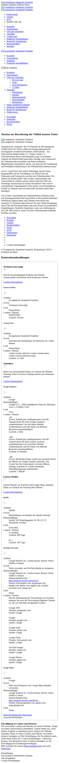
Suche (9, 227)
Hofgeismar (17, 102)
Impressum (11, 235)
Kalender (11, 26)
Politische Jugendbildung (17, 39)
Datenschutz (12, 232)
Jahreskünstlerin (19, 97)
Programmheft (18, 100)
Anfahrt (10, 222)
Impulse (15, 95)
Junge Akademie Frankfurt (18, 104)
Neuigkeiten (17, 92)
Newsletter (11, 117)
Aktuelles (11, 34)
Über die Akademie (15, 31)
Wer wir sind (17, 80)
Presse (9, 124)
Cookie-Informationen (13, 282)
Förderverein (12, 14)
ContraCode (12, 36)
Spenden (10, 46)
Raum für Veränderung (16, 41)
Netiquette (11, 119)
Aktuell (10, 17)
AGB (9, 230)
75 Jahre (15, 87)
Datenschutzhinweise (12, 715)
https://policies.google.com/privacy (24, 580)
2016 (9, 19)
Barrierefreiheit (13, 44)
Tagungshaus (12, 29)
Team (14, 82)
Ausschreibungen (19, 85)
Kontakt (10, 220)
